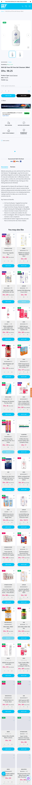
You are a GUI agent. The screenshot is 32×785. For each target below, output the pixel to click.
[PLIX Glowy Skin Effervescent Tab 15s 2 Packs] (8, 426)
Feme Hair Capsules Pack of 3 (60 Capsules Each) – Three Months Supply (8, 590)
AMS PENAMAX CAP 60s (8, 364)
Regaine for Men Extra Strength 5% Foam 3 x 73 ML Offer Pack (8, 478)
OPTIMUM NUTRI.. (24, 731)
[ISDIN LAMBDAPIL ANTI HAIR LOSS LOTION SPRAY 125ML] (8, 313)
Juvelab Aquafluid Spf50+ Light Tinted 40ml (23, 590)
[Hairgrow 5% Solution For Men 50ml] (8, 388)
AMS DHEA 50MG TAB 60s (24, 627)
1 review (9, 62)
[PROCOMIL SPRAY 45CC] (8, 614)
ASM (8, 472)
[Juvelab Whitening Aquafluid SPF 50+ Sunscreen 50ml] (24, 501)
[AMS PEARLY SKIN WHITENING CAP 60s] (8, 277)
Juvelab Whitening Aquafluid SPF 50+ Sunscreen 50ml (24, 515)
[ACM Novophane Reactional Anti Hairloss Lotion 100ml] (24, 539)
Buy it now (23, 95)
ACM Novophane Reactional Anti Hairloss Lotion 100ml (24, 553)
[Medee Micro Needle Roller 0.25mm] (8, 723)
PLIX (8, 434)
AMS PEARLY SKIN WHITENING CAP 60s (8, 291)
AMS (8, 359)
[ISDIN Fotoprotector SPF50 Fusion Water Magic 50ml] (8, 501)
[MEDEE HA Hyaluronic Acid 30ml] (8, 650)
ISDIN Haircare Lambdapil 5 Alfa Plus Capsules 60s (24, 327)
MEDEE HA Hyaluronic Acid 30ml (8, 663)
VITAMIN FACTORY (8, 248)
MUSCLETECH (24, 769)
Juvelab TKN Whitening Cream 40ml (24, 291)
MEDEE (23, 248)
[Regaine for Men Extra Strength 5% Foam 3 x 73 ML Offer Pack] (8, 464)
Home (2, 11)
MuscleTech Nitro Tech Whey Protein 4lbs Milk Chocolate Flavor (24, 775)
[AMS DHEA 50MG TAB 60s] (24, 614)
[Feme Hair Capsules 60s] (8, 240)
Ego (7, 80)
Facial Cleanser (14, 75)
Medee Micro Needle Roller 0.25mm (8, 736)
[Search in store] (26, 6)
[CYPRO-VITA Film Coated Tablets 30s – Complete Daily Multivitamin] (24, 426)
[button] (1, 1)
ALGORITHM (23, 434)
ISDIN (8, 321)
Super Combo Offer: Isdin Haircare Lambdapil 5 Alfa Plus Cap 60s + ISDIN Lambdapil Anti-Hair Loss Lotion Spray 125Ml (24, 664)
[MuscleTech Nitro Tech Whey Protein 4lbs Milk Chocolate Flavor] (24, 761)
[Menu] (30, 6)
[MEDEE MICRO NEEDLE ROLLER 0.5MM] (8, 761)
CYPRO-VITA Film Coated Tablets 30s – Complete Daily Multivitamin (24, 440)
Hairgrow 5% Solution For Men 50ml (8, 402)
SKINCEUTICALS (8, 695)
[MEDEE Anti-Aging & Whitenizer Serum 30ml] (24, 240)
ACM (24, 547)
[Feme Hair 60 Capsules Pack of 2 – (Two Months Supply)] (8, 539)
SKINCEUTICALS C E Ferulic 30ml (8, 701)
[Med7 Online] (4, 6)
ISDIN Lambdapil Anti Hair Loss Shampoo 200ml (24, 478)
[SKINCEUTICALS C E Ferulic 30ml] (8, 687)
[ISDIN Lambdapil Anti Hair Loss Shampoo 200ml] (24, 464)
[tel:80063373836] (22, 6)
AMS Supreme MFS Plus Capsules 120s (24, 701)
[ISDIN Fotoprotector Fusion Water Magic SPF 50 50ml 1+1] (24, 351)
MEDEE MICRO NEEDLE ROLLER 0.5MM (8, 774)
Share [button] (4, 100)
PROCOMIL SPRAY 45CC (8, 627)
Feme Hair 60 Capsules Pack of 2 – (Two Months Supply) (8, 553)
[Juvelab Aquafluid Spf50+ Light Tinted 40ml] (24, 576)
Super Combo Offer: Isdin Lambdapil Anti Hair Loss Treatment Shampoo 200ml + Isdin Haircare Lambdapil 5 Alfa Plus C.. (24, 403)
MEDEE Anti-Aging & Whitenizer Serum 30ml (23, 254)
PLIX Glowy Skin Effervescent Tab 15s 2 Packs (8, 440)
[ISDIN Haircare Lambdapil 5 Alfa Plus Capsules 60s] (24, 313)
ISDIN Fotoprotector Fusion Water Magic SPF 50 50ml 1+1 (23, 365)
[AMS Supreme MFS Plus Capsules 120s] (24, 687)
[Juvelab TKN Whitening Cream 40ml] (24, 277)
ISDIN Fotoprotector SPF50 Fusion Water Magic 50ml (8, 515)
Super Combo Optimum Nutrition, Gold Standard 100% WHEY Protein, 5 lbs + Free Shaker (24, 737)
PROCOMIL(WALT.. (8, 622)
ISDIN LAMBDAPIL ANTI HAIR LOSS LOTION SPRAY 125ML (8, 327)
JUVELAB (24, 509)
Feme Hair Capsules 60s (8, 253)
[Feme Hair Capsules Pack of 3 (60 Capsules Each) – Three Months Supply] (8, 576)
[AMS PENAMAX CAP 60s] (8, 351)
